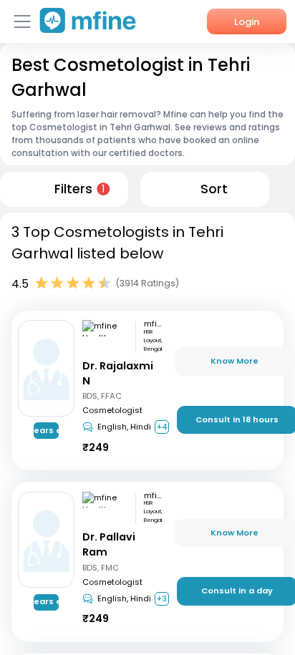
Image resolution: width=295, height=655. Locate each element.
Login (246, 22)
